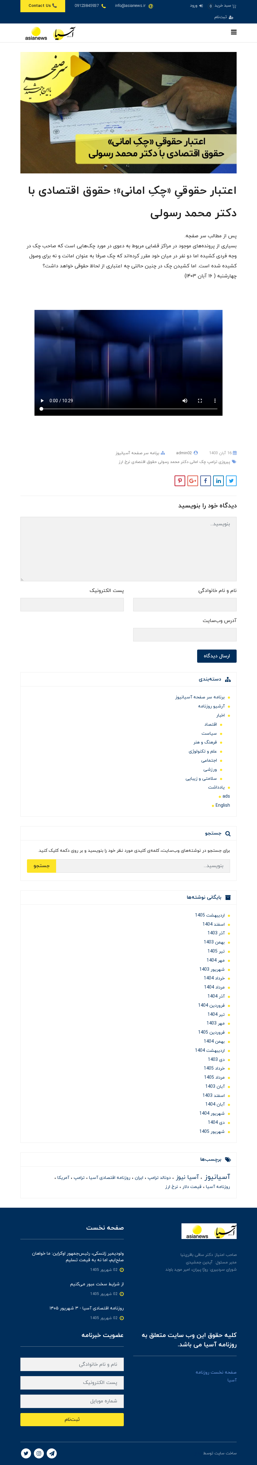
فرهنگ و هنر (205, 742)
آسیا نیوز (186, 1177)
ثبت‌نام (221, 17)
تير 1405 (216, 951)
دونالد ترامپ (158, 1178)
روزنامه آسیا (217, 1187)
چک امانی (197, 462)
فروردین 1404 (211, 1006)
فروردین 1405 (211, 1033)
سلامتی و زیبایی (201, 779)
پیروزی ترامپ (218, 462)
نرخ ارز (124, 462)
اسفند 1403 (213, 1096)
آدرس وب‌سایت (220, 620)
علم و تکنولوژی (203, 751)
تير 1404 (216, 1015)
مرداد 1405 (214, 1078)
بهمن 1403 (214, 942)
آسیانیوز (216, 1177)
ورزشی (210, 770)
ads (226, 796)
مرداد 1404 (214, 987)
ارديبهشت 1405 (210, 915)
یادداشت (216, 787)
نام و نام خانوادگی (217, 590)
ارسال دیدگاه (217, 656)
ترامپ (78, 1178)
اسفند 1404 (213, 925)
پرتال (198, 1453)
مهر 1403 (216, 1023)
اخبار (220, 715)
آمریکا (62, 1178)
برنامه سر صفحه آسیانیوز (137, 453)
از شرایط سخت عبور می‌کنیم (97, 1284)
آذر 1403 (216, 933)
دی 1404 (216, 1123)
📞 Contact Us (43, 6)
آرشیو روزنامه (211, 706)
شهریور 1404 (212, 1114)
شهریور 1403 (212, 970)
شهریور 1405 (212, 1132)
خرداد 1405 (214, 1069)
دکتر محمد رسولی (172, 462)
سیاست (209, 734)
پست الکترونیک (107, 590)
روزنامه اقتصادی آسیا (109, 1178)
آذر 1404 (216, 997)
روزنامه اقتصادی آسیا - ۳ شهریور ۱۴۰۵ (87, 1308)
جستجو (42, 865)
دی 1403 (216, 1060)
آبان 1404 (215, 1105)
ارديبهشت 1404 (210, 1051)
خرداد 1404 (214, 978)
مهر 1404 (216, 961)
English (223, 806)
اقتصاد (210, 724)
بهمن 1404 (214, 1042)
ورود (194, 5)
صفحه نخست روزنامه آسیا (216, 1376)
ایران (138, 1178)
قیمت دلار (191, 1187)
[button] (222, 6)
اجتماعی (209, 760)
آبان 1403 (215, 1087)
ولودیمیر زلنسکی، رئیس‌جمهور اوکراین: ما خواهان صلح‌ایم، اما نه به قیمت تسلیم (78, 1257)
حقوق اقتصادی (143, 462)
